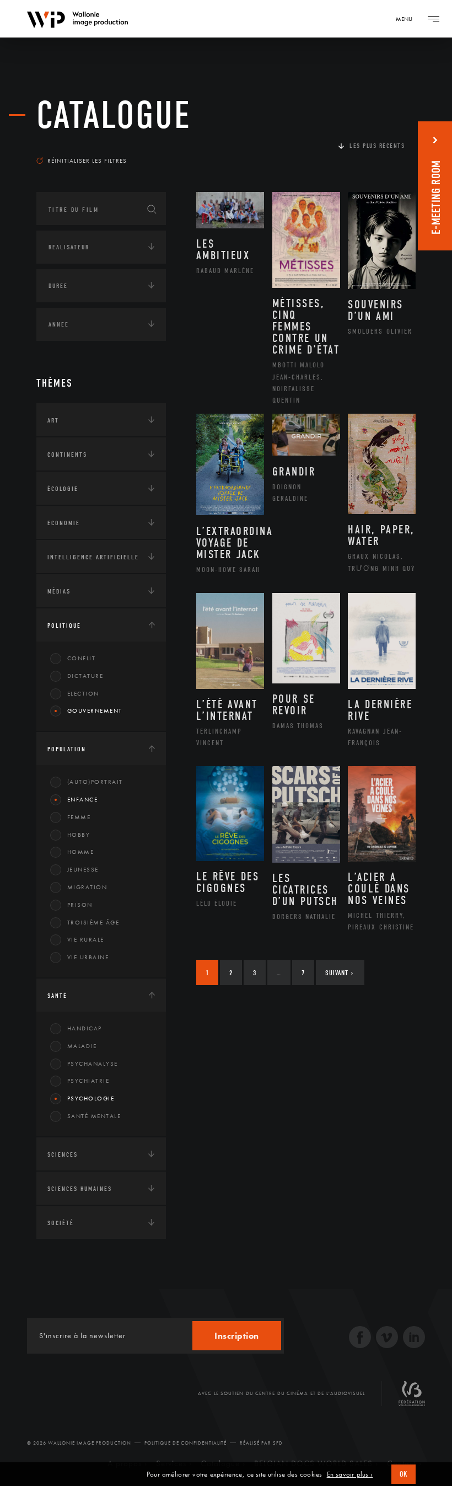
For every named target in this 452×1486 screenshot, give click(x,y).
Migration (87, 887)
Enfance (82, 799)
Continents (67, 454)
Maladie (82, 1046)
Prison (80, 904)
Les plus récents (377, 145)
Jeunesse (83, 869)
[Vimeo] (387, 1338)
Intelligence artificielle (93, 557)
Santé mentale (94, 1116)
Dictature (85, 676)
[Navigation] (433, 19)
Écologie (62, 489)
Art (53, 420)
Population (66, 749)
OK (403, 1474)
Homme (80, 852)
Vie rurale (85, 939)
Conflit (81, 658)
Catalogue (113, 115)
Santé (57, 995)
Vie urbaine (88, 957)
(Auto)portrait (95, 781)
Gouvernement (94, 710)
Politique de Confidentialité (185, 1443)
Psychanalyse (92, 1063)
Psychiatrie (88, 1080)
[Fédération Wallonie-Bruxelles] (412, 1397)
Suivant (339, 973)
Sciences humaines (79, 1189)
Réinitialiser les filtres (87, 160)
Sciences (62, 1154)
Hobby (78, 834)
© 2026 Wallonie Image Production (79, 1443)
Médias (59, 591)
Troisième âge (93, 922)
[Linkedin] (414, 1338)
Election (83, 693)
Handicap (84, 1028)
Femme (79, 817)
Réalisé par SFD (261, 1443)
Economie (63, 523)
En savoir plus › (350, 1474)
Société (60, 1223)
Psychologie (91, 1098)
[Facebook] (360, 1338)
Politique (64, 625)
